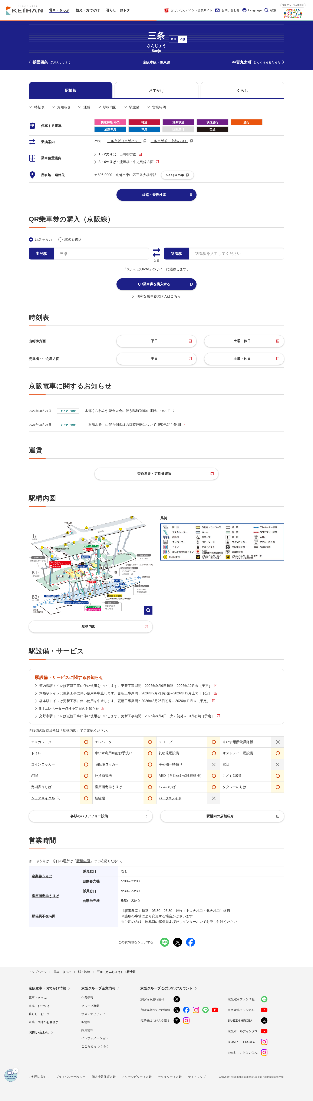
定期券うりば (42, 876)
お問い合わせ (231, 10)
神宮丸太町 (256, 62)
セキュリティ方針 (170, 1076)
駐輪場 (100, 798)
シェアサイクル (43, 798)
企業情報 (87, 997)
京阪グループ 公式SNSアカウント (166, 988)
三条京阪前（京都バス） (169, 141)
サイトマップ (197, 1076)
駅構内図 (69, 730)
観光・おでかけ (39, 1006)
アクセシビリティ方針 (137, 1076)
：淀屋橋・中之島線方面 (126, 162)
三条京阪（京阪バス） (124, 141)
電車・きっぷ (38, 997)
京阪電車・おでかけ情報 (47, 988)
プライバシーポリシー (71, 1076)
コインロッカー (43, 764)
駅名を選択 (73, 239)
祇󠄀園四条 (52, 62)
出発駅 (41, 253)
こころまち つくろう (95, 1046)
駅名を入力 (43, 239)
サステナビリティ (93, 1014)
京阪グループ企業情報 (293, 5)
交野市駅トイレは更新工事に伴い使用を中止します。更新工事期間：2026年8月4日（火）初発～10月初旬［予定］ (127, 716)
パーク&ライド (170, 798)
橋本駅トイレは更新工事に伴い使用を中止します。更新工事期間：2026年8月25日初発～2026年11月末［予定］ (124, 701)
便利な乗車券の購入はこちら (158, 296)
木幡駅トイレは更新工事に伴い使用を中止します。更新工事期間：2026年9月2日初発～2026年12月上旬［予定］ (125, 693)
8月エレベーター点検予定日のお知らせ (69, 708)
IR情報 (85, 1022)
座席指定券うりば (45, 896)
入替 (156, 260)
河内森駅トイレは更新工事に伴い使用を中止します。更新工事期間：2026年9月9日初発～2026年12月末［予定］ (125, 686)
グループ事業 (90, 1006)
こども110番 (232, 775)
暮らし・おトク (39, 1014)
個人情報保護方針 (104, 1076)
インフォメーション (94, 1038)
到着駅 (176, 253)
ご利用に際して (39, 1076)
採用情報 (87, 1030)
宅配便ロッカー (107, 764)
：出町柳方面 (117, 154)
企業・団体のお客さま (44, 1022)
